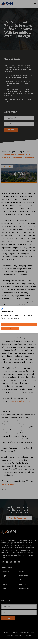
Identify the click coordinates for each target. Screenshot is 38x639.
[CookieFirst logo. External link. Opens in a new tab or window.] (2, 309)
